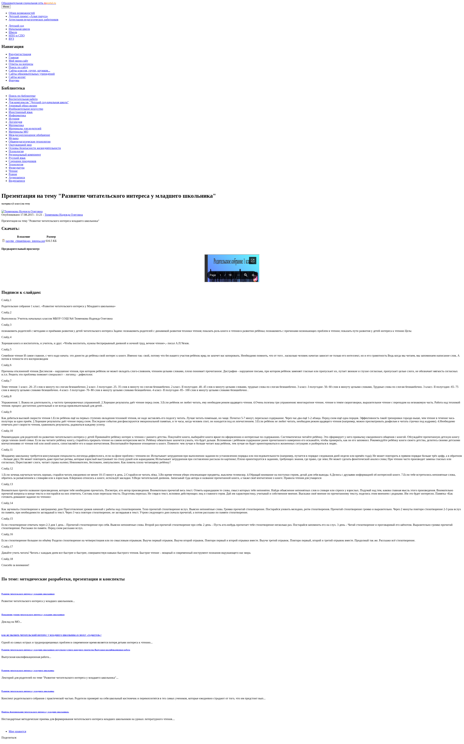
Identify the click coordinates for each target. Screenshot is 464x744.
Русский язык (17, 157)
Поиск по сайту (18, 67)
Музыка (13, 138)
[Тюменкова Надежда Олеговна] (22, 211)
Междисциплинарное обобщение (29, 135)
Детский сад (16, 25)
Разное (13, 174)
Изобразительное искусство (26, 108)
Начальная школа (19, 29)
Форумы (14, 80)
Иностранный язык (21, 112)
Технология (16, 164)
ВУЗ (11, 38)
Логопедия (15, 121)
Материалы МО (18, 131)
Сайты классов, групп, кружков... (29, 70)
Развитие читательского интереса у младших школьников (28, 594)
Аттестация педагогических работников (33, 19)
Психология (16, 151)
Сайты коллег (17, 77)
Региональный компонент (25, 154)
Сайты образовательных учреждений (32, 73)
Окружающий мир (20, 144)
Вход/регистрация (20, 54)
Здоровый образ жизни (23, 105)
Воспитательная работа (23, 99)
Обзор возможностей (22, 13)
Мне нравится (17, 731)
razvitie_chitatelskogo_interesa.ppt (25, 241)
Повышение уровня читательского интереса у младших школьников (33, 614)
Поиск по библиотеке (22, 95)
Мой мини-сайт (18, 60)
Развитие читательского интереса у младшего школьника (27, 670)
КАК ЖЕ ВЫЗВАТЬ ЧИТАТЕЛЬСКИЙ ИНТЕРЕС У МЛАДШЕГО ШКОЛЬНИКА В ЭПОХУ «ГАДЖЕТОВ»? (51, 635)
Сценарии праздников (22, 161)
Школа (13, 32)
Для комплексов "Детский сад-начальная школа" (39, 102)
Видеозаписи (17, 180)
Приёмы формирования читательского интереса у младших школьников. (35, 712)
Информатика (17, 115)
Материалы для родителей (25, 128)
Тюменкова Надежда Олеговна (64, 214)
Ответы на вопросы (21, 64)
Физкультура (16, 167)
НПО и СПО (17, 35)
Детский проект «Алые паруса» (28, 16)
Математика (16, 125)
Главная (13, 57)
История (14, 118)
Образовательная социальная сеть (28, 3)
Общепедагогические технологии (30, 141)
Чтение (13, 170)
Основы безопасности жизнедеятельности (35, 148)
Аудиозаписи (17, 177)
